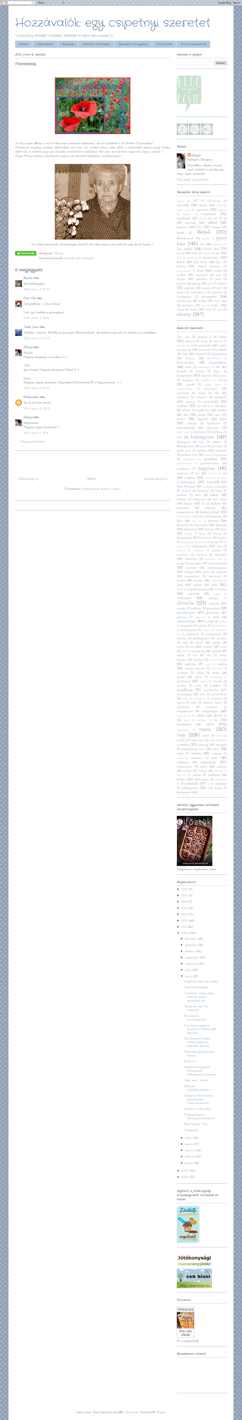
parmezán (212, 612)
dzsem (202, 414)
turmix (180, 309)
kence (219, 262)
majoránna (182, 554)
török (208, 309)
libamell (202, 542)
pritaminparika (188, 630)
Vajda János (31, 327)
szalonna (183, 681)
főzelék (180, 232)
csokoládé (208, 214)
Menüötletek (164, 44)
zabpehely (208, 762)
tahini (187, 720)
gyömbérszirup (184, 463)
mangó (180, 563)
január (189, 1163)
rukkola (181, 655)
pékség (196, 283)
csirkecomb (201, 397)
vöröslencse (196, 758)
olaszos (181, 279)
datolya (222, 410)
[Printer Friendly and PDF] (25, 254)
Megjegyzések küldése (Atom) (101, 488)
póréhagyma (201, 638)
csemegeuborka (184, 389)
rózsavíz (213, 660)
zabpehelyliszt (184, 766)
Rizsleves (189, 1061)
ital (217, 253)
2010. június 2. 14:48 (37, 318)
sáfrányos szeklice (212, 702)
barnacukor (186, 362)
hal (202, 244)
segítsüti (189, 288)
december (191, 938)
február (190, 1156)
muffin (181, 275)
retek (185, 642)
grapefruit (221, 455)
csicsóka (202, 393)
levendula (222, 537)
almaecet (190, 341)
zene (219, 309)
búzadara (222, 375)
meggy (188, 572)
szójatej (181, 702)
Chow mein (183, 337)
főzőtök (217, 442)
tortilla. (212, 740)
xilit (214, 758)
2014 (184, 908)
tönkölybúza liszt (193, 749)
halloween (218, 244)
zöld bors (218, 771)
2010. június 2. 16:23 (36, 388)
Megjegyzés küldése (32, 441)
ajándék (69, 258)
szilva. (202, 694)
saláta (222, 283)
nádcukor (184, 598)
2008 (185, 1177)
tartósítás (188, 305)
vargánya (217, 753)
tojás (181, 735)
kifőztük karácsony (209, 266)
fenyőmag (217, 432)
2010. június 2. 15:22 (36, 338)
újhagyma (190, 788)
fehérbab (192, 423)
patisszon (182, 617)
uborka (180, 753)
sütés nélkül (220, 301)
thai (204, 305)
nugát (217, 594)
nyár (218, 275)
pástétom (182, 283)
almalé (204, 341)
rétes (209, 283)
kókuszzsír (190, 529)
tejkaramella (183, 730)
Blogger (161, 1412)
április (189, 1144)
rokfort (184, 651)
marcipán (195, 563)
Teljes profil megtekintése (193, 179)
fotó (78, 258)
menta (206, 572)
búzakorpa (187, 380)
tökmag (204, 744)
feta (179, 437)
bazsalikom (218, 362)
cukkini (182, 406)
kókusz (213, 521)
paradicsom (186, 613)
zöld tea (181, 775)
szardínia (181, 685)
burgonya (184, 375)
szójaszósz (216, 698)
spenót (181, 677)
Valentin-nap (214, 201)
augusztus (192, 963)
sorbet (219, 288)
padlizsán (196, 608)
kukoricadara (185, 512)
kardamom (203, 490)
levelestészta (205, 537)
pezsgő (209, 621)
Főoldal (23, 44)
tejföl (209, 724)
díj (225, 218)
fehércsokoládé (186, 427)
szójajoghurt (199, 698)
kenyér (181, 266)
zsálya (203, 770)
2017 (184, 895)
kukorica (210, 507)
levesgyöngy (187, 542)
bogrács (187, 214)
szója (185, 698)
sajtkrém (190, 664)
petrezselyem (186, 621)
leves (200, 271)
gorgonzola (221, 450)
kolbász (216, 503)
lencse (202, 533)
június (189, 976)
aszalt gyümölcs (200, 345)
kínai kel (197, 521)
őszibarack (183, 792)
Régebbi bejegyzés (155, 478)
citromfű (190, 384)
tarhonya (201, 720)
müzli (179, 589)
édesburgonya (201, 779)
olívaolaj (185, 603)
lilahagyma (199, 546)
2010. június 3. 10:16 (36, 432)
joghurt (190, 478)
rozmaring (198, 651)
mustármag (217, 580)
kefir (198, 495)
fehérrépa (212, 427)
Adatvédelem (45, 44)
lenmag (217, 533)
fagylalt (182, 227)
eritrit (181, 419)
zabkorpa (183, 762)
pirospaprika (186, 625)
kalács (180, 486)
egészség (190, 222)
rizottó (180, 646)
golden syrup (184, 450)
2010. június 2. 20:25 (37, 408)
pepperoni (200, 617)
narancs (221, 589)
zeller (203, 766)
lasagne (188, 534)
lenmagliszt (184, 537)
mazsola (191, 567)
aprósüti (202, 210)
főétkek (204, 232)
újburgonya (221, 783)
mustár (198, 580)
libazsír (215, 542)
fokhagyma (202, 437)
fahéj (223, 419)
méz (214, 585)
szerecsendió (210, 690)
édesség (184, 314)
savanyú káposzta (195, 668)
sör (188, 716)
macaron (181, 550)
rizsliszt (208, 646)
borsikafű (181, 371)
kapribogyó (208, 486)
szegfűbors (215, 685)
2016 (184, 901)
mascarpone (217, 563)
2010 (184, 933)
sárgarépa (210, 711)
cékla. (223, 406)
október (190, 951)
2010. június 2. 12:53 (36, 289)
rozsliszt (216, 651)
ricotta (216, 642)
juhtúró (208, 478)
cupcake (203, 218)
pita (214, 626)
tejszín (205, 729)
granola (206, 238)
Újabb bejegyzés (28, 478)
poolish (223, 626)
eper (217, 414)
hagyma (206, 468)
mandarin (201, 554)
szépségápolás (184, 296)
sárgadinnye (185, 711)
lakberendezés (184, 271)
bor (218, 367)
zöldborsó (214, 775)
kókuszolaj (201, 525)
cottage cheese (212, 384)
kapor (191, 486)
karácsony (211, 257)
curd (215, 218)
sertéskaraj (182, 673)
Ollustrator (132, 1412)
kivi (204, 503)
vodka (180, 758)
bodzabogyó (204, 367)
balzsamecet (219, 354)
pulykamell (213, 634)
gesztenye (217, 446)
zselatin (222, 766)
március (190, 1150)
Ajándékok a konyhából (133, 44)
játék (179, 258)
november (191, 945)
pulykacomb (192, 634)
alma (223, 337)
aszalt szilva (204, 350)
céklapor (186, 410)
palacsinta (201, 279)
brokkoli (200, 371)
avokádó (221, 349)
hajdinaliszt (183, 473)
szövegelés (88, 258)
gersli (203, 446)
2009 (185, 1170)
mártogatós (202, 275)
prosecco (206, 630)
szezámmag (184, 694)
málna (197, 585)
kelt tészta (200, 262)
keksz (181, 262)
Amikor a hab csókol (197, 1108)
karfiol (219, 490)
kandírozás (192, 258)
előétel (212, 223)
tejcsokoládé (184, 724)
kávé (180, 521)
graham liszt (189, 454)
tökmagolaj (221, 745)
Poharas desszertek (193, 44)
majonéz (216, 550)
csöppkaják (184, 218)
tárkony (223, 740)
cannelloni (206, 380)
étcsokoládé (189, 783)
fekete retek (183, 432)
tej (215, 720)
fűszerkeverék (185, 238)
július (189, 970)
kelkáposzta (199, 499)
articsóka (181, 345)
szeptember (192, 957)
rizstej (223, 646)
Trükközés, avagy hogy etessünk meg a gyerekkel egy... (199, 997)
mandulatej (191, 559)
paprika (213, 608)
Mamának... (192, 1130)
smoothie (206, 288)
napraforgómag (197, 589)
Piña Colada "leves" (196, 1124)
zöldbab (196, 775)
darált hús (203, 410)
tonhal (205, 735)
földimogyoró (183, 442)
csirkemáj (190, 401)
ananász (217, 341)
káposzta (215, 516)
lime (219, 546)
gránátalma (189, 459)
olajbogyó (214, 598)
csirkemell (220, 397)
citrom (222, 380)
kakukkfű (213, 482)
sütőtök (200, 715)
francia (216, 227)
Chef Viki (30, 298)
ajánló (203, 205)
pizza (218, 279)
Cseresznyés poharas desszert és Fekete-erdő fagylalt (200, 1029)
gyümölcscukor (209, 463)
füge (201, 442)
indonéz (207, 253)
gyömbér (210, 459)
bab (185, 354)
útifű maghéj (215, 788)
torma (219, 735)
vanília (196, 753)
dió (185, 415)
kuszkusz (200, 516)
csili (216, 393)
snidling (200, 673)
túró (216, 749)
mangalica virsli (213, 559)
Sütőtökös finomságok (96, 44)
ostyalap (181, 608)
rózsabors (198, 660)
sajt (224, 660)
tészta (193, 309)
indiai (195, 253)
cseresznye (210, 388)
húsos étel (211, 249)
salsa (207, 664)
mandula (221, 554)
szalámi (204, 681)
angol (219, 205)
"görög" (180, 201)
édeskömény (220, 779)
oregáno (214, 603)
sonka (215, 672)
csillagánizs (182, 397)
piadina (223, 621)
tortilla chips (196, 740)
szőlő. (194, 702)
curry (211, 406)
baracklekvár (214, 358)
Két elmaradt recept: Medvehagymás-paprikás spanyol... (197, 1042)
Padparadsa (31, 397)
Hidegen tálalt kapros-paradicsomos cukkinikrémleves (199, 1099)
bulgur (217, 371)
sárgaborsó (211, 707)
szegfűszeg (185, 690)
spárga (198, 677)
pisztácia (202, 625)
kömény (209, 529)
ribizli (199, 642)
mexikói (218, 271)
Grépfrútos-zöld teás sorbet (201, 981)
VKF (195, 201)
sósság (202, 300)
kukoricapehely (184, 516)
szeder (198, 685)
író (209, 784)
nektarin (193, 593)
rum (195, 655)
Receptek (68, 44)
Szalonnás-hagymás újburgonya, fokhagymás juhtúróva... (201, 1071)
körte (224, 529)
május (189, 1137)
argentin (222, 210)
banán (190, 358)
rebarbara (221, 638)
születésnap (184, 300)
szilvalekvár (219, 694)
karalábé (222, 486)
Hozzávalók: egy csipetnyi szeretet (112, 23)
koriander (183, 507)
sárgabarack (183, 707)
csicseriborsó (183, 393)
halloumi (212, 473)
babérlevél (200, 354)
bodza (188, 367)
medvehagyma (217, 567)
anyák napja (183, 210)
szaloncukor (216, 677)
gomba (201, 450)
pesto (216, 617)
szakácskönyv (198, 292)
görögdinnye (183, 469)
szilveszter (216, 292)
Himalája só (204, 337)
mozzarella (214, 576)
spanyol (181, 292)
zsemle (187, 770)
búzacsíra (206, 375)
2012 (184, 920)
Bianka (28, 278)
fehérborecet (213, 423)
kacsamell (222, 478)
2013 (184, 914)
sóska (179, 716)
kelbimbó (181, 499)
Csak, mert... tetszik (196, 1080)
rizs (192, 646)
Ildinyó (28, 347)
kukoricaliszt (209, 512)
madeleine (198, 550)
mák (180, 585)
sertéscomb (217, 668)
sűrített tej (220, 715)
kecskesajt (182, 495)
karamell (186, 490)
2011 (184, 926)
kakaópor (188, 482)
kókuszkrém (183, 525)
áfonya (181, 779)
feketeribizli (200, 432)
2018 (184, 889)
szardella (217, 681)
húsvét (181, 253)
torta (215, 305)
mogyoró (221, 572)
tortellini (181, 740)
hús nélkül (184, 249)
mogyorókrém (192, 576)
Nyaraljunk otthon (196, 987)
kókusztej (221, 525)
